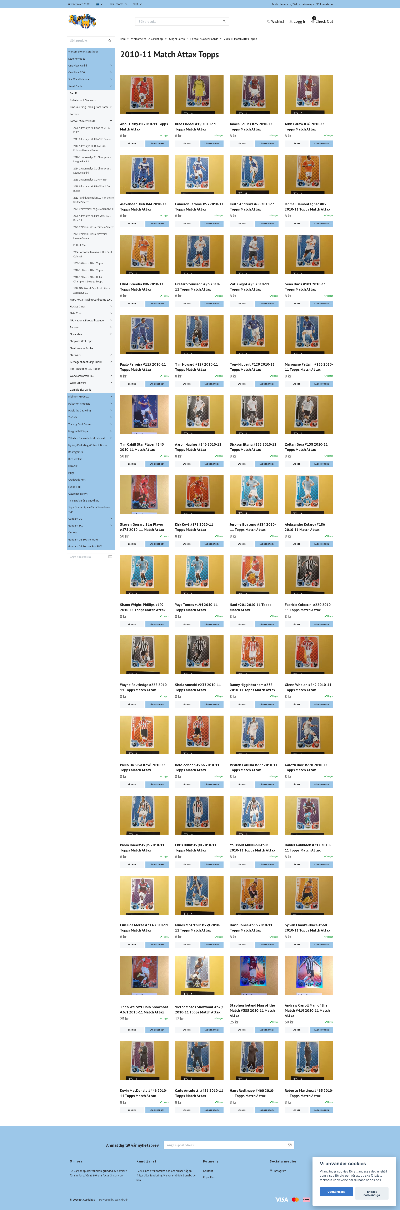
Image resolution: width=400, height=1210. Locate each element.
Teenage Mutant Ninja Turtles (86, 362)
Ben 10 (73, 93)
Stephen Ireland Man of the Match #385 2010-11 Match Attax (252, 1010)
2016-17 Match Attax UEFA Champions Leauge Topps (88, 279)
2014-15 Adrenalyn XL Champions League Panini (92, 170)
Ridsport (74, 327)
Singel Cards (75, 86)
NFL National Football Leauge (87, 320)
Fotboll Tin (79, 245)
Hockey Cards (77, 306)
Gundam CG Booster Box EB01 (85, 546)
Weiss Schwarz (78, 382)
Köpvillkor (209, 1177)
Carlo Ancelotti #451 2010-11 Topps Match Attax (199, 1093)
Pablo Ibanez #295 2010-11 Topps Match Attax (142, 848)
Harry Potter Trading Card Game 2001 (91, 299)
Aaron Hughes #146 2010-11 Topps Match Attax (198, 447)
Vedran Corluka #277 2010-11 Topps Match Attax (254, 767)
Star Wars (75, 355)
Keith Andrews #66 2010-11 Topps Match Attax (252, 207)
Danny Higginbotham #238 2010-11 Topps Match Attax (252, 687)
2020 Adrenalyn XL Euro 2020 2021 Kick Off (92, 218)
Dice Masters (75, 459)
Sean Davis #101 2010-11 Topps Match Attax (305, 287)
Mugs (71, 472)
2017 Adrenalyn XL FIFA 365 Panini (92, 139)
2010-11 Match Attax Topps (88, 270)
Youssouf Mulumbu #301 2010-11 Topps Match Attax (252, 848)
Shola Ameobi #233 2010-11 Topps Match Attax (198, 687)
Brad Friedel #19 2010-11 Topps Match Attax (195, 127)
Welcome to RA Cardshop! (83, 51)
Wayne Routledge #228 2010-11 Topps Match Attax (144, 687)
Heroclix (73, 466)
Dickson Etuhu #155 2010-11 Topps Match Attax (253, 447)
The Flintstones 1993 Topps (85, 368)
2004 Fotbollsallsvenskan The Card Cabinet (92, 254)
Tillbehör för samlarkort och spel (86, 438)
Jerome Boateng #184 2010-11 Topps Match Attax (253, 527)
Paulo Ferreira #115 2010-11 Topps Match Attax (143, 367)
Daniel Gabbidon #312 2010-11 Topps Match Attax (308, 848)
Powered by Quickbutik (113, 1199)
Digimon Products (78, 396)
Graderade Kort (76, 479)
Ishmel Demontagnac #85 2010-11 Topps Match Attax (307, 207)
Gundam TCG (76, 525)
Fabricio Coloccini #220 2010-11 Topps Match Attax (308, 607)
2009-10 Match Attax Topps (88, 263)
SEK (136, 4)
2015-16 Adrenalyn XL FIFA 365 (89, 179)
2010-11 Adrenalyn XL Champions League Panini (92, 159)
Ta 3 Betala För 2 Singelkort (83, 500)
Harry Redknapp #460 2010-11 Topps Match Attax (252, 1093)
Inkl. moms (117, 4)
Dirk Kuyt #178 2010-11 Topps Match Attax (194, 527)
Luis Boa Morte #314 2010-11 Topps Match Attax (144, 928)
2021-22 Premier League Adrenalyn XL (94, 209)
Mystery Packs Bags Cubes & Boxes (87, 445)
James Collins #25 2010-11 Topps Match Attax (251, 127)
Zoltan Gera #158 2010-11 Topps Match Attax (306, 447)
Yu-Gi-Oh (73, 417)
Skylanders (76, 334)
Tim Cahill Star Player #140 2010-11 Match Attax (142, 447)
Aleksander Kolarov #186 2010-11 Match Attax (305, 527)
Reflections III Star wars (82, 100)
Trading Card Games (79, 424)
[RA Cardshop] (82, 21)
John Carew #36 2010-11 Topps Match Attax (305, 127)
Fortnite (74, 114)
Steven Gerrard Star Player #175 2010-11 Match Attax (142, 527)
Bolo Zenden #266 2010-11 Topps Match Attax (197, 767)
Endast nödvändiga (372, 1193)
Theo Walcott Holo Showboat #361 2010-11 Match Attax (144, 1009)
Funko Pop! (74, 486)
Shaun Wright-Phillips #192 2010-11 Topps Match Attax (142, 607)
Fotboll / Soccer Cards (82, 121)
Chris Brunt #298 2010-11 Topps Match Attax (195, 848)
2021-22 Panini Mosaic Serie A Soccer (93, 227)
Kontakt (208, 1171)
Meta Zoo (75, 313)
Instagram (279, 1171)
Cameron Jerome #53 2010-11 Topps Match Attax (199, 207)
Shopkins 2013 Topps (81, 341)
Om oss (72, 532)
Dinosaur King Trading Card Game (89, 107)
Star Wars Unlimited (79, 79)
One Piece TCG (76, 72)
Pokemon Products (79, 403)
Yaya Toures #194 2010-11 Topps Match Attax (196, 607)
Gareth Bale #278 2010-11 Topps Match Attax (306, 767)
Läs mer (132, 143)
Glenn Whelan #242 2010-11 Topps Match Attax (308, 687)
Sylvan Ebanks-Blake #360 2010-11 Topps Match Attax (307, 928)
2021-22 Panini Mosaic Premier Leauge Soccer (90, 236)
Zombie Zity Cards (80, 389)
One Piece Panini (77, 65)
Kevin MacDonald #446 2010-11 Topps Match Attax (143, 1093)
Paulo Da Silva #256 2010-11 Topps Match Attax (143, 767)
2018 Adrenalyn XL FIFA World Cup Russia (92, 188)
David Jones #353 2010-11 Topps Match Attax (251, 928)
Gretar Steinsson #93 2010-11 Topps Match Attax (197, 287)
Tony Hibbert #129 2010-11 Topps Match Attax (252, 367)
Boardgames (75, 452)
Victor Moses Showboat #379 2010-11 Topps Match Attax (199, 1009)
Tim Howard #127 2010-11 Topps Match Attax (196, 367)
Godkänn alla (336, 1192)
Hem (123, 39)
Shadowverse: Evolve (81, 348)
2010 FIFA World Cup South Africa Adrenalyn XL (91, 290)
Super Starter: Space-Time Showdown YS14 (89, 509)
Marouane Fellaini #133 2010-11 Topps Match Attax (309, 367)
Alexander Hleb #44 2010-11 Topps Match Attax (143, 207)
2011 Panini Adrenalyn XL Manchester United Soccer (93, 199)
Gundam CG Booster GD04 (83, 539)
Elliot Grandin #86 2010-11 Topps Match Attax (142, 287)
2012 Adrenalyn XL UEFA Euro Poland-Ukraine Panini (89, 148)
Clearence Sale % (78, 493)
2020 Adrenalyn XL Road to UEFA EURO (91, 130)
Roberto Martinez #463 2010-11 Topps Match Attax (309, 1093)
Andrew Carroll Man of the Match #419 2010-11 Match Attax (307, 1010)
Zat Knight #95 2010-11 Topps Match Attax (249, 287)
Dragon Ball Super (78, 431)
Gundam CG (75, 518)
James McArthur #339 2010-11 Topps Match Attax (197, 928)
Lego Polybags (76, 58)
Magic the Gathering (79, 410)
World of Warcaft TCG (82, 375)
